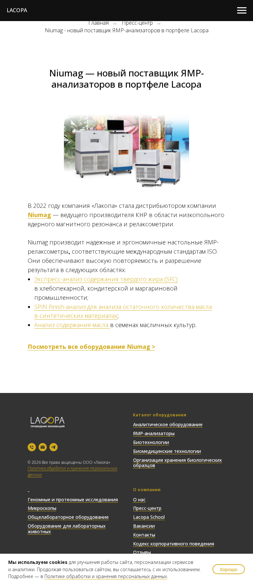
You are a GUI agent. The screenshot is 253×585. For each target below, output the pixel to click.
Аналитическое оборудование (168, 424)
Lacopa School (149, 517)
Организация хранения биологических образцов (177, 463)
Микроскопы (42, 508)
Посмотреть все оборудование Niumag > (91, 346)
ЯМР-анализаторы (154, 433)
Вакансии (144, 526)
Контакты (144, 535)
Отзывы (142, 552)
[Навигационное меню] (241, 10)
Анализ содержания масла (72, 325)
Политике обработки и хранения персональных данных (105, 576)
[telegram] (53, 447)
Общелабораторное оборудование (68, 517)
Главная (98, 23)
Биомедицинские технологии (167, 451)
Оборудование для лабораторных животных (67, 529)
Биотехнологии (151, 442)
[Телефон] (32, 447)
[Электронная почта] (43, 447)
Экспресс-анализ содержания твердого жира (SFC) (106, 279)
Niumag (39, 215)
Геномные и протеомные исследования (73, 499)
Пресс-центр (137, 23)
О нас (139, 499)
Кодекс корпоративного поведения (173, 544)
